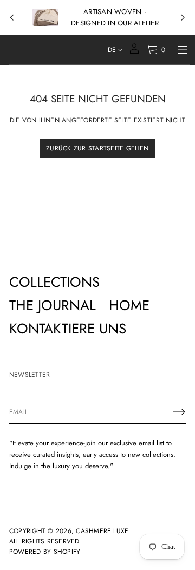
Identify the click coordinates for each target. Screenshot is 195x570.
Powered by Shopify (44, 551)
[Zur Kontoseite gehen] (134, 52)
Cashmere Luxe (102, 531)
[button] (156, 50)
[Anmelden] (179, 411)
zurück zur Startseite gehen (97, 148)
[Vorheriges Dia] (12, 18)
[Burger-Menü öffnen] (182, 50)
